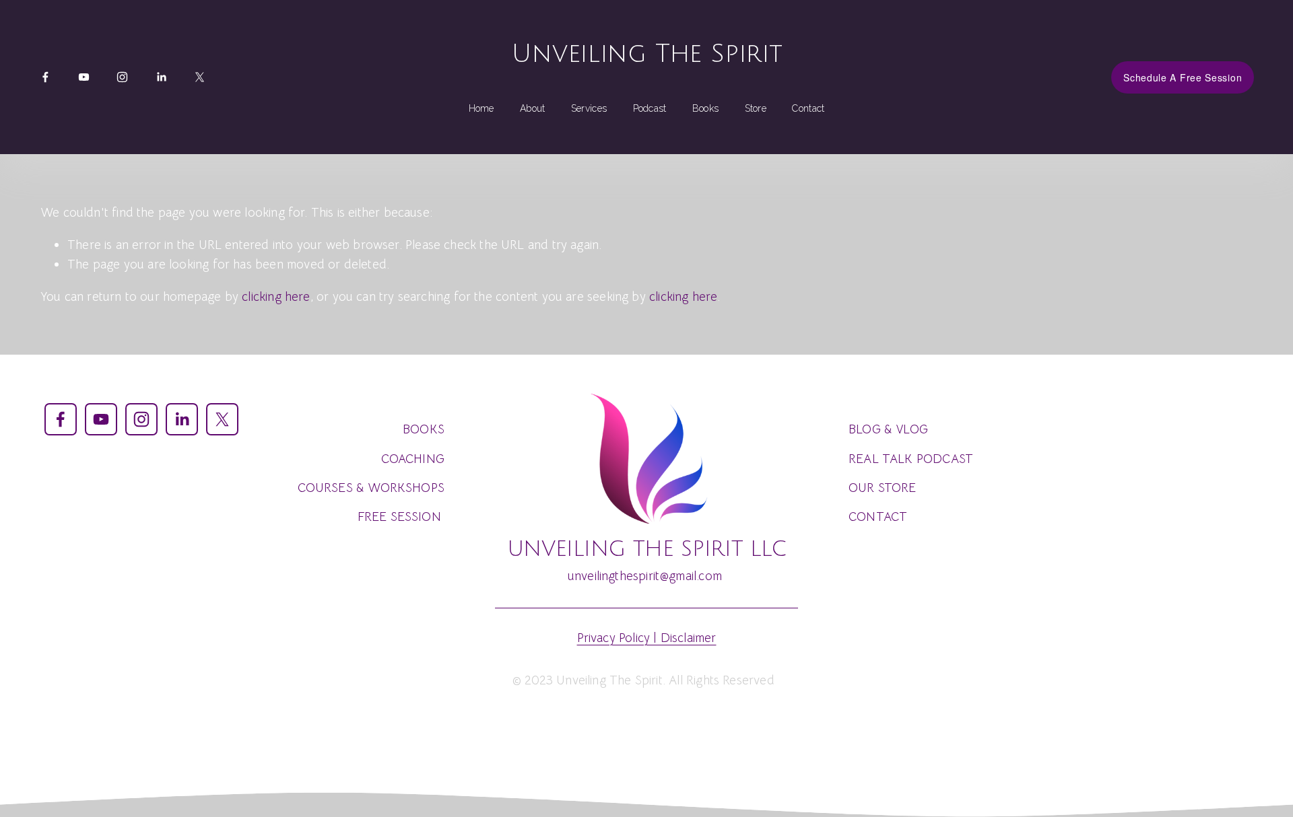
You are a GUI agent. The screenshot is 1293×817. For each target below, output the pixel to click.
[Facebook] (45, 77)
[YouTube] (83, 77)
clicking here (276, 296)
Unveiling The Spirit (646, 54)
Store (755, 108)
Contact (808, 108)
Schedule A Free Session (1182, 77)
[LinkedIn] (161, 77)
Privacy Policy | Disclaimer (647, 637)
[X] (199, 77)
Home (481, 108)
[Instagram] (122, 77)
